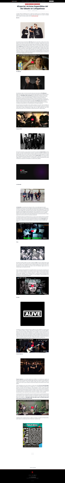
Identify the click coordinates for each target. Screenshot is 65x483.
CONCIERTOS (43, 1)
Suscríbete (51, 1)
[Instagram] (32, 475)
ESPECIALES (39, 1)
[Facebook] (29, 475)
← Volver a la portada (32, 467)
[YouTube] (34, 475)
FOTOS (35, 1)
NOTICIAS (23, 1)
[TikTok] (35, 475)
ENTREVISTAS (28, 1)
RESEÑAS (31, 1)
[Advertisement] (32, 460)
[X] (30, 475)
